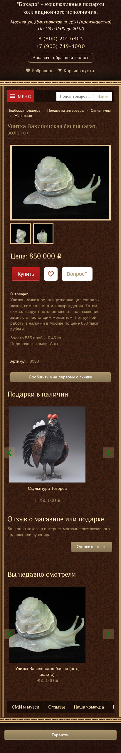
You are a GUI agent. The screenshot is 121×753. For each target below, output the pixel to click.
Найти (102, 96)
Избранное (42, 70)
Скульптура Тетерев (47, 488)
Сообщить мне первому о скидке (60, 377)
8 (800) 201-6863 (60, 39)
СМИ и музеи (25, 707)
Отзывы (56, 707)
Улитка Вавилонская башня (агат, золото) (47, 671)
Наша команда (89, 707)
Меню (24, 96)
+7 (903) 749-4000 (60, 46)
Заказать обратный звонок (61, 57)
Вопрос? (77, 274)
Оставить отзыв (91, 546)
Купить (26, 274)
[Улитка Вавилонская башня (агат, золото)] (60, 182)
